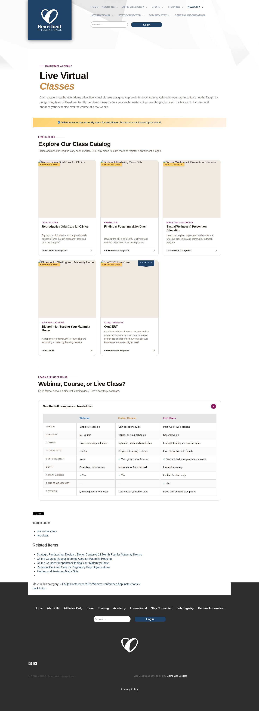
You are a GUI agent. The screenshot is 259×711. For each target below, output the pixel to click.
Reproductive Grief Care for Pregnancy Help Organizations (73, 567)
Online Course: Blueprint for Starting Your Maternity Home (73, 562)
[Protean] (50, 20)
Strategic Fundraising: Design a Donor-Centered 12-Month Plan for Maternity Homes (89, 554)
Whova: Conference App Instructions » (116, 584)
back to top (39, 588)
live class (42, 535)
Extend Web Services (177, 676)
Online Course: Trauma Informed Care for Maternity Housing (74, 558)
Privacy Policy (129, 689)
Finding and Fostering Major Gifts (57, 571)
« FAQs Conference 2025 (76, 584)
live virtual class (47, 531)
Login (146, 24)
